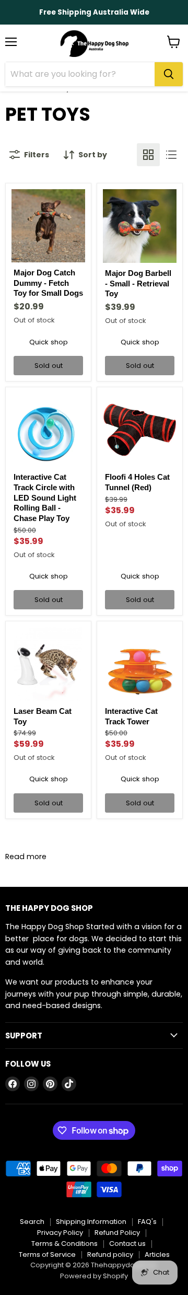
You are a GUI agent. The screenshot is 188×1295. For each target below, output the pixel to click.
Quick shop (48, 342)
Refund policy (110, 1254)
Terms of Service (47, 1254)
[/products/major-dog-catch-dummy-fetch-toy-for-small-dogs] (48, 225)
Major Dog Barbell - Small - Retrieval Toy (138, 283)
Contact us (127, 1243)
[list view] (171, 154)
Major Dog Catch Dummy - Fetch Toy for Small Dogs (48, 282)
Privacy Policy (60, 1233)
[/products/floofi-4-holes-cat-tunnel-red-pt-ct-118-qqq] (140, 430)
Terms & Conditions (64, 1243)
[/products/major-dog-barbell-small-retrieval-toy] (140, 226)
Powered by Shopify (94, 1276)
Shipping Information (91, 1222)
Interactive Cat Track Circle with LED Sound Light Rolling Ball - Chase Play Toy (45, 497)
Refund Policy (117, 1233)
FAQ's (147, 1222)
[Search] (169, 74)
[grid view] (148, 154)
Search (32, 1222)
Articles (157, 1254)
